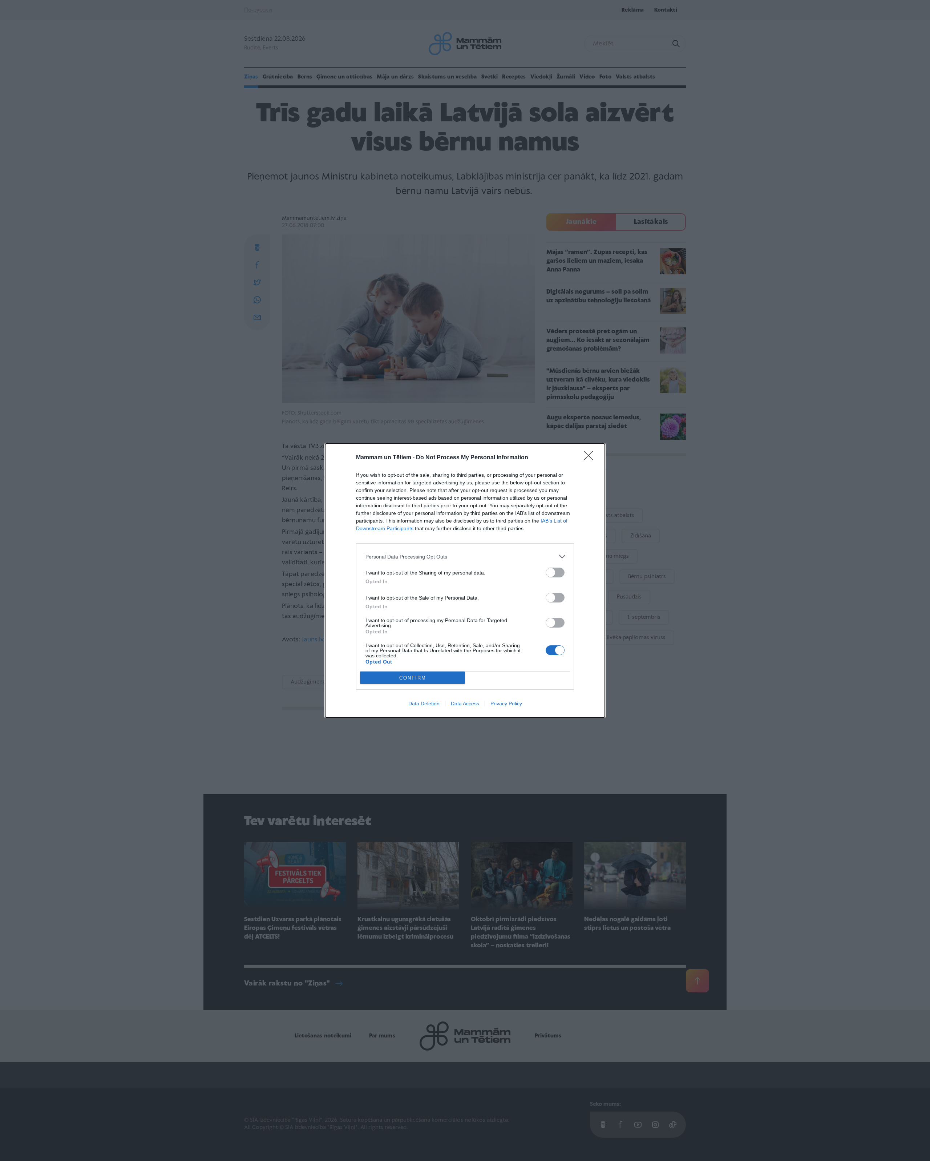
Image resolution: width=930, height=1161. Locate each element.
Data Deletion (424, 703)
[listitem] (465, 556)
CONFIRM (412, 678)
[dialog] (465, 580)
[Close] (591, 458)
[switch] (555, 572)
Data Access (465, 703)
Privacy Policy (506, 703)
